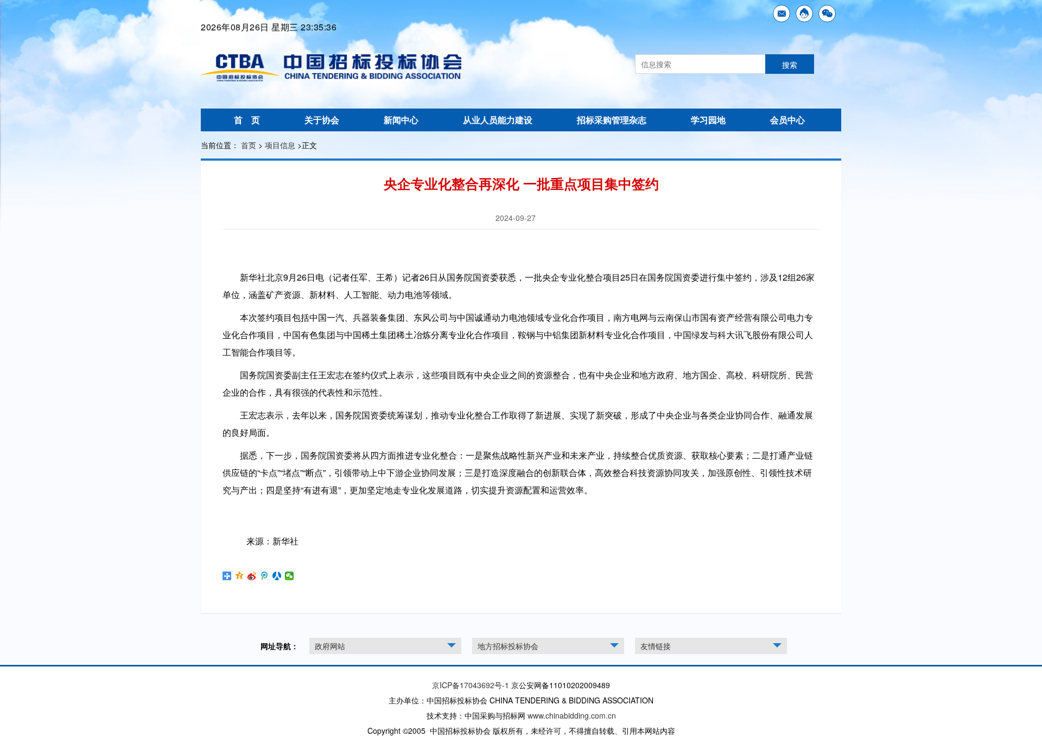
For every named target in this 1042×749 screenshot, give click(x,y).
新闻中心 (401, 119)
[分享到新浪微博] (252, 576)
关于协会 (321, 119)
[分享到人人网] (277, 576)
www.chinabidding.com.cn (572, 715)
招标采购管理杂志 (611, 119)
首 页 (247, 119)
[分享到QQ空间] (239, 576)
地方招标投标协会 (508, 645)
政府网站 (330, 645)
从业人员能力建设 (497, 119)
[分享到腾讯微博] (264, 576)
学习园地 (708, 119)
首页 (248, 144)
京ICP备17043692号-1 (470, 685)
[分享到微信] (289, 576)
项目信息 (280, 144)
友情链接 (655, 645)
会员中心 (787, 119)
